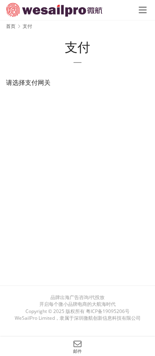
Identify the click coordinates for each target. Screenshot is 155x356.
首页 (10, 26)
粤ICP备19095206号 (108, 311)
